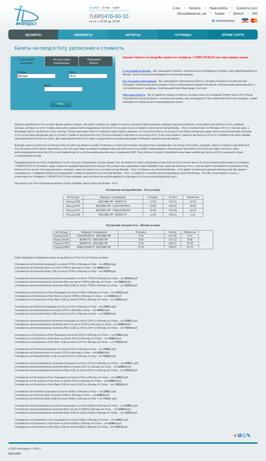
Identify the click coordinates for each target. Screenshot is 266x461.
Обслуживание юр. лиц (191, 13)
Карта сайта (14, 453)
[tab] (28, 61)
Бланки (219, 13)
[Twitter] (244, 435)
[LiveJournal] (248, 435)
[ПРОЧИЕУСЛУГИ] (233, 35)
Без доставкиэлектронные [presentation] (61, 61)
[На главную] (27, 15)
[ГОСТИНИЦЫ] (183, 35)
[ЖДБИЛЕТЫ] (33, 35)
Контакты (195, 7)
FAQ (255, 13)
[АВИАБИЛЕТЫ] (83, 35)
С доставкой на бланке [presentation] (26, 61)
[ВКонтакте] (240, 435)
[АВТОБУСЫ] (133, 35)
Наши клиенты (218, 7)
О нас (176, 7)
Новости (238, 13)
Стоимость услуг (247, 7)
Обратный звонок (225, 20)
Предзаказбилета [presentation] (93, 61)
